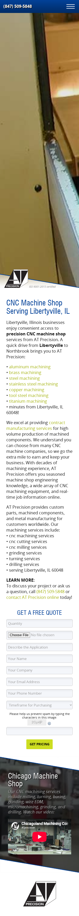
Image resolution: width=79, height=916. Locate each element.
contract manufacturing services (35, 425)
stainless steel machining (33, 384)
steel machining (24, 378)
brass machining (25, 372)
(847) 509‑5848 (17, 6)
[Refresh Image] (49, 724)
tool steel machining (28, 395)
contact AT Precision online (32, 597)
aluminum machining (30, 367)
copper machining (26, 390)
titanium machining (28, 401)
